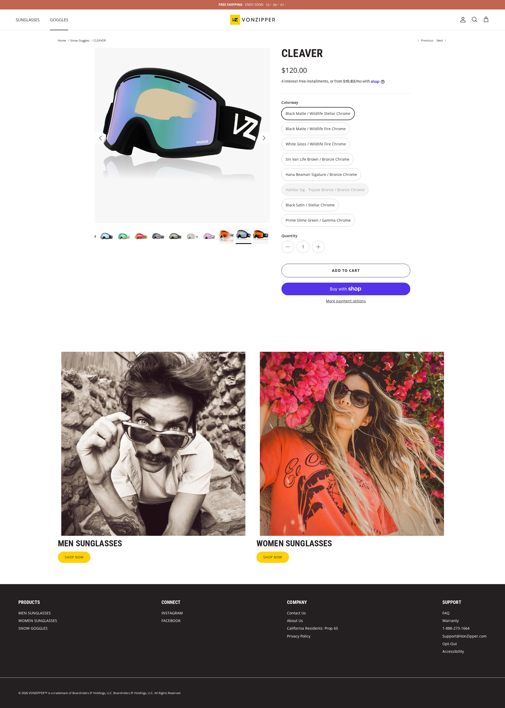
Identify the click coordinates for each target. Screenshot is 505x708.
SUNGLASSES (27, 19)
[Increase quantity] (318, 247)
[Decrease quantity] (287, 247)
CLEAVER (100, 40)
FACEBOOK (171, 620)
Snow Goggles (79, 40)
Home (62, 40)
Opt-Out (449, 643)
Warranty (450, 620)
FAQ (446, 612)
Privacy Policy (298, 636)
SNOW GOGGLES (33, 628)
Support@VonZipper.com (464, 636)
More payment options (346, 301)
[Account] (462, 20)
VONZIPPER (36, 693)
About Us (295, 620)
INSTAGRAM (172, 612)
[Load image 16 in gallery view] (182, 135)
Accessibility (453, 651)
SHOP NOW (74, 557)
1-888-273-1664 (455, 628)
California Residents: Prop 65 (312, 628)
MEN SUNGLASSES (34, 612)
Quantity (289, 235)
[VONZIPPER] (252, 20)
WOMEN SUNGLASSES (37, 620)
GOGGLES (59, 19)
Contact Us (296, 612)
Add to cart (346, 270)
